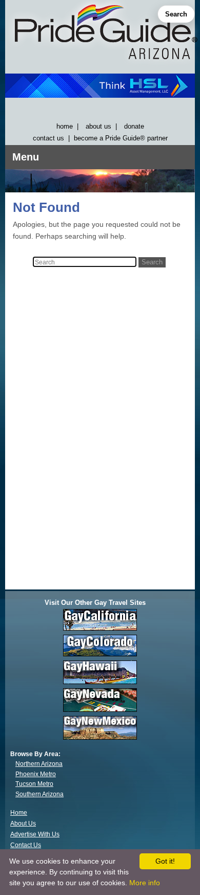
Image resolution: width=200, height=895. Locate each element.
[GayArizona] (100, 34)
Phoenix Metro (35, 774)
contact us (48, 138)
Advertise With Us (34, 834)
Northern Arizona (39, 763)
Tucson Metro (34, 783)
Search (176, 14)
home (64, 126)
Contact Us (25, 845)
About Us (23, 823)
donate (134, 126)
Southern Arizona (39, 794)
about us (98, 126)
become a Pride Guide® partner (121, 138)
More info (144, 883)
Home (18, 812)
